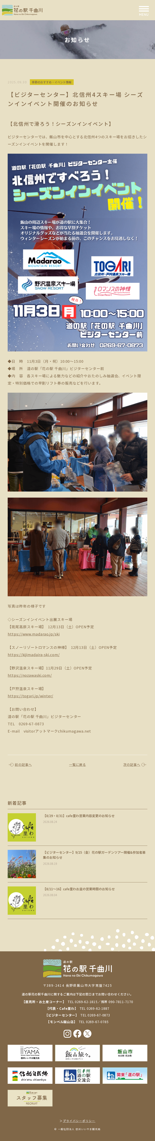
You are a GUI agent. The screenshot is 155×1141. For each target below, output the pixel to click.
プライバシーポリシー (79, 1121)
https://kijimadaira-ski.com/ (34, 654)
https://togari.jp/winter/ (30, 695)
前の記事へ (23, 764)
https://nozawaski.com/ (30, 675)
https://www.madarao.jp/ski (34, 634)
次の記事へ (131, 764)
